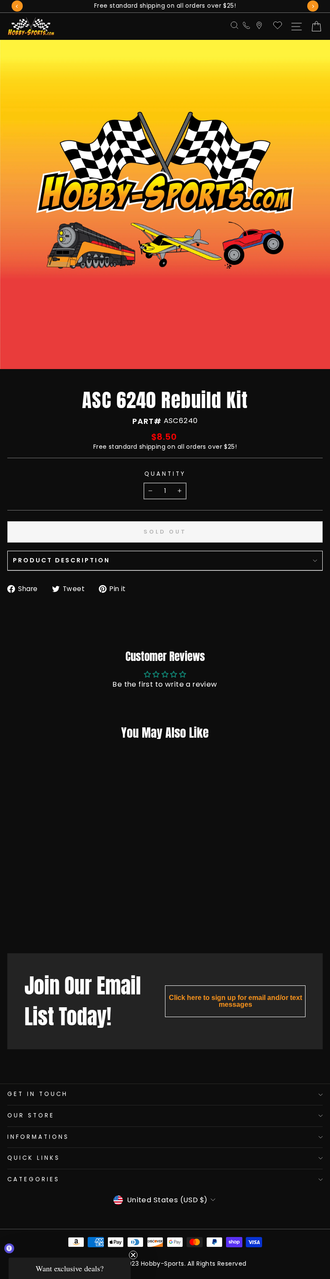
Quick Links (33, 1158)
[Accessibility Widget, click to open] (9, 1248)
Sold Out (58, 925)
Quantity (165, 474)
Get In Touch (37, 1094)
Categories (33, 1179)
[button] (70, 1268)
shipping (152, 446)
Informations (38, 1137)
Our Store (31, 1115)
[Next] (312, 6)
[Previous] (17, 6)
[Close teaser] (133, 1255)
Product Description (61, 560)
